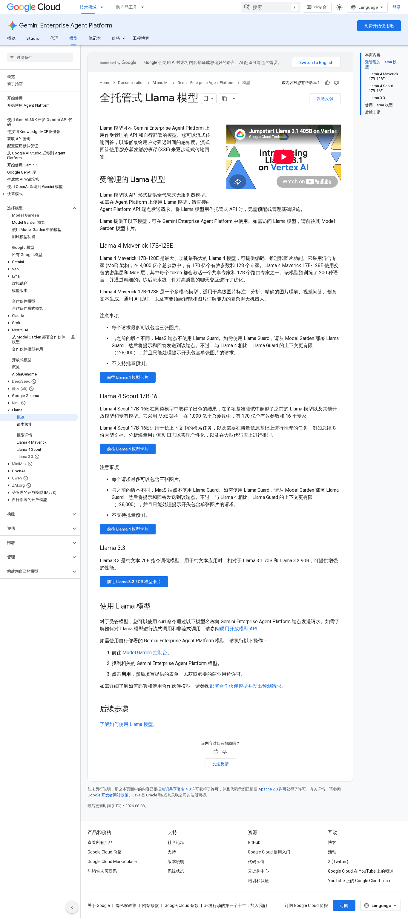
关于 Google (99, 905)
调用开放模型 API (238, 629)
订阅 (344, 905)
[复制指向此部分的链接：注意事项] (125, 315)
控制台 (320, 7)
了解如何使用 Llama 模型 (126, 724)
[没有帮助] (336, 82)
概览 (11, 38)
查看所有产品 (100, 842)
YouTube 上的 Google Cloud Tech (359, 880)
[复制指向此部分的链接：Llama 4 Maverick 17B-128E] (179, 246)
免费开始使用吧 (379, 25)
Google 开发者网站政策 (108, 795)
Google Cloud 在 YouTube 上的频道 (360, 871)
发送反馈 (325, 98)
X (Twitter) (338, 861)
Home (105, 82)
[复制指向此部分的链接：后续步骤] (134, 709)
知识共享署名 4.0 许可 (180, 789)
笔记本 (94, 38)
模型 (73, 38)
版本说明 (176, 861)
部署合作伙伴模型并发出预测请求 (245, 686)
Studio (32, 38)
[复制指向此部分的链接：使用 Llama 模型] (157, 606)
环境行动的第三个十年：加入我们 (235, 905)
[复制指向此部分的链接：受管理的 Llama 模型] (171, 180)
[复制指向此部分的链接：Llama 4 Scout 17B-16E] (167, 396)
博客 (332, 842)
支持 (172, 852)
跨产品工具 (126, 7)
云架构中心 (258, 871)
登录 (396, 7)
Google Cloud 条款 (182, 905)
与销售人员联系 (102, 871)
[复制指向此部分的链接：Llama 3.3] (131, 548)
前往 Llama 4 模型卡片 (127, 377)
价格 (116, 38)
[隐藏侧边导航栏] (72, 907)
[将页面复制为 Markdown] (224, 99)
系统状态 (176, 871)
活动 (332, 852)
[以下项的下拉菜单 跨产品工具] (144, 7)
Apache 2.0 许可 (272, 789)
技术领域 (88, 7)
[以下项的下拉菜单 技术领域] (103, 7)
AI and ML (161, 82)
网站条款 (150, 905)
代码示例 (256, 861)
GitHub (254, 842)
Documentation (131, 82)
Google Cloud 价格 (105, 852)
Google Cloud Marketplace (112, 861)
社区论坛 (176, 842)
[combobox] (270, 7)
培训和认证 (258, 880)
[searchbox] (40, 57)
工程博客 (141, 38)
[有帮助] (327, 82)
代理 (54, 38)
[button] (39, 193)
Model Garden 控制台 (144, 652)
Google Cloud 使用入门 (269, 852)
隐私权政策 (126, 905)
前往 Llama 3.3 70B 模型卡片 (134, 581)
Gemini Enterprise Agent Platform (65, 25)
